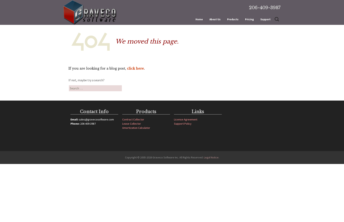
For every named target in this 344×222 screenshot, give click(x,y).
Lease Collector (131, 123)
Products (232, 19)
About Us (215, 19)
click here (135, 68)
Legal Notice (211, 157)
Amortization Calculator (136, 128)
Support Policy (183, 123)
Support (265, 19)
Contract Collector (133, 119)
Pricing (249, 19)
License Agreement (185, 119)
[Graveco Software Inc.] (96, 12)
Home (199, 19)
